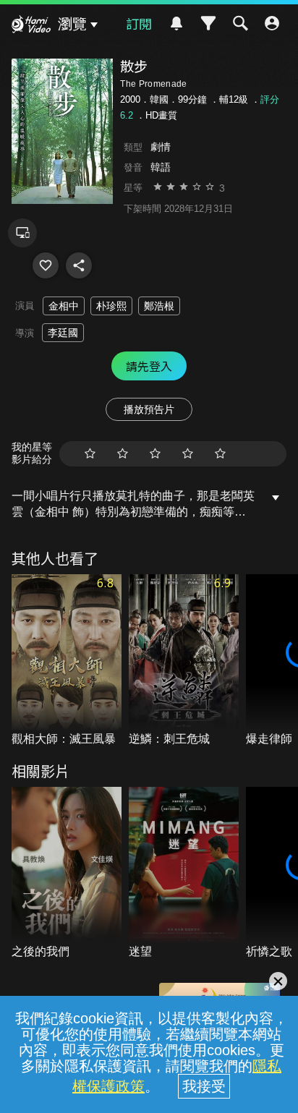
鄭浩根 (159, 306)
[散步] (46, 265)
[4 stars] (187, 453)
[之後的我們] (67, 873)
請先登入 (149, 366)
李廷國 (63, 332)
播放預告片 (149, 409)
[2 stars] (122, 453)
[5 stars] (220, 453)
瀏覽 (72, 24)
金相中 (63, 306)
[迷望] (184, 873)
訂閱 (139, 23)
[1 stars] (90, 453)
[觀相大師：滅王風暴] (67, 661)
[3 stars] (155, 453)
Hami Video (31, 26)
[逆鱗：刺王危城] (184, 661)
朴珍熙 (111, 306)
